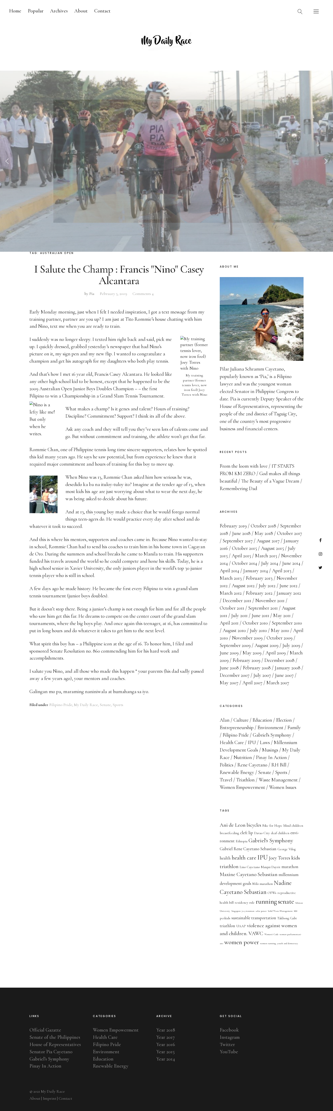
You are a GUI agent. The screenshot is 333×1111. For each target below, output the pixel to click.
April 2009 (275, 653)
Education (262, 720)
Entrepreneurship (236, 727)
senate (286, 901)
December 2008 (279, 660)
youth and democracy (287, 943)
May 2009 (252, 653)
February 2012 (259, 593)
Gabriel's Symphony (272, 735)
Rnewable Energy (237, 772)
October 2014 (244, 563)
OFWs (272, 893)
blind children (293, 826)
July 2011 (239, 615)
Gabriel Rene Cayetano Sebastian (248, 848)
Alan (224, 720)
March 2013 (231, 578)
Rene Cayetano (252, 765)
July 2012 (267, 586)
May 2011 (282, 615)
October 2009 (279, 638)
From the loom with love (244, 466)
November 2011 (270, 600)
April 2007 (252, 683)
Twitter (320, 567)
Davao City (262, 833)
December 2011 (237, 600)
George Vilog (287, 849)
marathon (290, 866)
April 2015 (241, 556)
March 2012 (231, 593)
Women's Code (271, 934)
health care (244, 857)
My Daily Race (86, 704)
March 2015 (266, 556)
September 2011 (263, 608)
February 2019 (233, 526)
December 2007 (234, 675)
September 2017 (238, 541)
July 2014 (269, 563)
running (266, 901)
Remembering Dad (238, 488)
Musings (270, 750)
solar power (261, 911)
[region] (166, 161)
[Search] (300, 11)
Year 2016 (165, 1044)
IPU (252, 742)
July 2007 (262, 675)
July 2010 (258, 630)
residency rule (245, 902)
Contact (102, 11)
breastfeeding (229, 833)
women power (241, 942)
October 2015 (244, 548)
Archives (59, 11)
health (225, 858)
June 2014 (291, 563)
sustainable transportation (254, 917)
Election (284, 720)
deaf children (280, 833)
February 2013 (259, 578)
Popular (35, 11)
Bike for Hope (272, 826)
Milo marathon (262, 884)
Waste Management (278, 780)
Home (15, 11)
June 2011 (260, 615)
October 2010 (255, 623)
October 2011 (232, 608)
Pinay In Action (271, 757)
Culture (241, 720)
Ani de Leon (233, 825)
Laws (265, 742)
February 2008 (257, 668)
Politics (226, 765)
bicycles (254, 825)
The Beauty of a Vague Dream (270, 481)
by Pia (89, 293)
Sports (118, 704)
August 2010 (234, 630)
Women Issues (282, 787)
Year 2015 (165, 1052)
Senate (105, 704)
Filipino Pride (60, 704)
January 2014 (255, 571)
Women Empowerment (242, 787)
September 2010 (287, 623)
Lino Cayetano (250, 867)
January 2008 (287, 668)
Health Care (232, 742)
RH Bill (278, 765)
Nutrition (243, 757)
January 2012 (289, 593)
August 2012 (243, 586)
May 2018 (264, 533)
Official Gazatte (45, 1030)
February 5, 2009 (113, 293)
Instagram (320, 554)
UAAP (241, 926)
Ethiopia (241, 841)
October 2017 (289, 533)
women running (268, 943)
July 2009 (291, 645)
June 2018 (241, 533)
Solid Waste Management (280, 911)
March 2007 (277, 683)
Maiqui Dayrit (270, 867)
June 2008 (229, 668)
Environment (270, 727)
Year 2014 (165, 1059)
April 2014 (229, 571)
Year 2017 (165, 1037)
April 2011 (229, 623)
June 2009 (229, 653)
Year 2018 (165, 1030)
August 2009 (266, 645)
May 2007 (229, 683)
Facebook (320, 540)
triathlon (227, 925)
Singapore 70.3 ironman (242, 911)
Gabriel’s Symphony (49, 1059)
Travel (226, 780)
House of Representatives (55, 1044)
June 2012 (288, 586)
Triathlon (245, 780)
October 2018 (263, 526)
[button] (7, 161)
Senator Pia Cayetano (50, 1052)
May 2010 (280, 630)
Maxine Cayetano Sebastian (249, 874)
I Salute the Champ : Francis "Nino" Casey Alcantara (119, 275)
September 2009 (235, 645)
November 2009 (247, 638)
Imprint (49, 1098)
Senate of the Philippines (54, 1037)
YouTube (229, 1052)
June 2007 (284, 675)
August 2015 (272, 548)
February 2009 (246, 660)
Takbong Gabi (287, 918)
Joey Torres (279, 858)
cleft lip (246, 832)
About (81, 11)
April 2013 (281, 571)
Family (294, 727)
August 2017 (268, 541)
